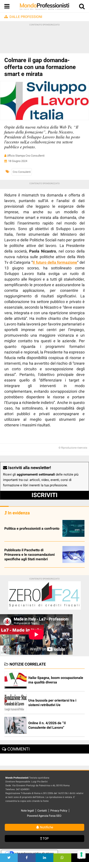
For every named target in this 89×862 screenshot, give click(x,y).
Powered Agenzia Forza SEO (44, 815)
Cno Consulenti (22, 171)
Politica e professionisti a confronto (31, 528)
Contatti (42, 810)
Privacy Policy (58, 810)
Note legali (27, 810)
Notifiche (46, 827)
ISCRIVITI (44, 495)
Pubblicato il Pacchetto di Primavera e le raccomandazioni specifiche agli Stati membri (29, 554)
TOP (45, 838)
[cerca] (82, 7)
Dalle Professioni (26, 17)
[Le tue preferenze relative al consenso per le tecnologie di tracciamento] (81, 854)
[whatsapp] (62, 857)
